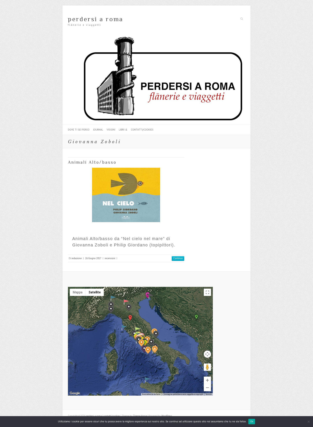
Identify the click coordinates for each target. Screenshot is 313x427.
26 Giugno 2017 (93, 258)
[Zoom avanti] (207, 380)
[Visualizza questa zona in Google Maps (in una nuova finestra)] (75, 393)
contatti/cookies (142, 129)
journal (98, 129)
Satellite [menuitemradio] (95, 292)
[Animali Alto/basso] (126, 195)
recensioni (110, 258)
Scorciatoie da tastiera (151, 394)
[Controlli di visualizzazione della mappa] (207, 354)
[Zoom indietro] (207, 387)
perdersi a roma (95, 19)
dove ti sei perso (78, 129)
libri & (123, 129)
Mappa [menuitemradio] (77, 292)
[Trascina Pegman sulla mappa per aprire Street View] (207, 367)
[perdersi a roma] (156, 37)
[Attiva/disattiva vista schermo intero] (207, 292)
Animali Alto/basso (92, 162)
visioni (111, 129)
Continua (178, 258)
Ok (251, 421)
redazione (77, 258)
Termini (208, 394)
